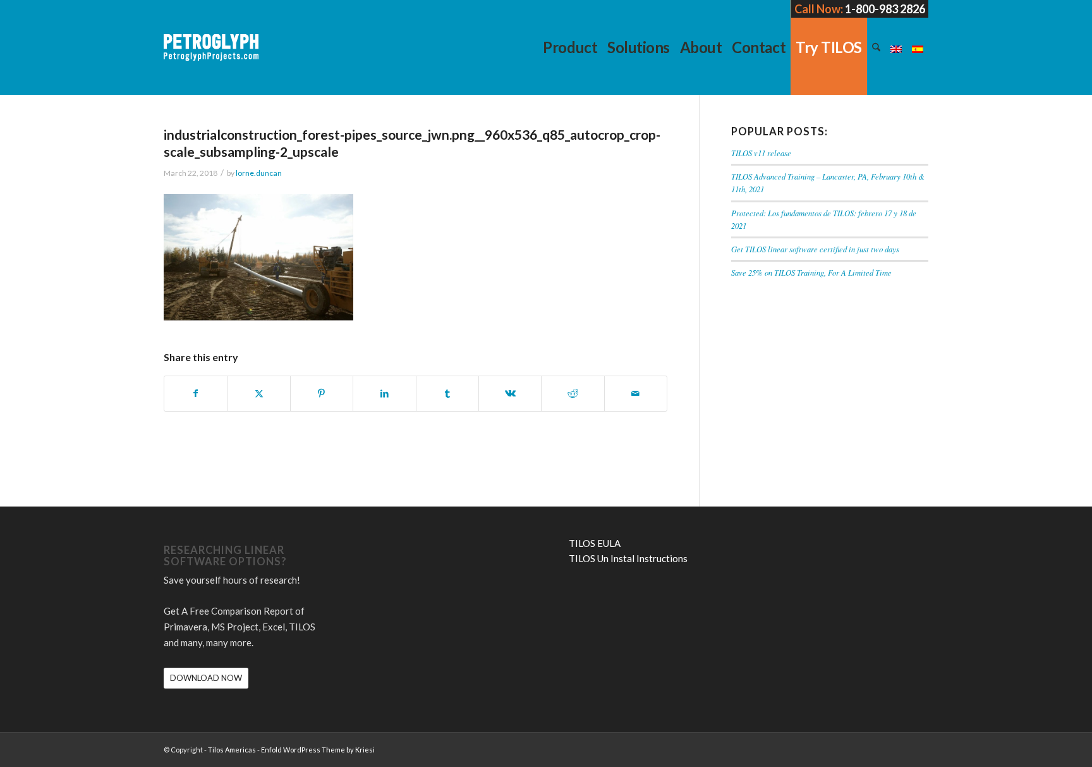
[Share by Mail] (636, 393)
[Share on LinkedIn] (384, 393)
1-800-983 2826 (885, 9)
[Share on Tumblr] (447, 393)
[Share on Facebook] (195, 393)
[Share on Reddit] (573, 393)
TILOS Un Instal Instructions (628, 558)
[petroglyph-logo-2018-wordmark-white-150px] (211, 57)
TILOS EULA (595, 543)
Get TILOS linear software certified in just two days (815, 248)
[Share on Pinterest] (322, 393)
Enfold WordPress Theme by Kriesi (318, 750)
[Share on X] (258, 393)
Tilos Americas (232, 750)
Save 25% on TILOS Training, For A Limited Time (811, 272)
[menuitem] (570, 47)
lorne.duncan (259, 173)
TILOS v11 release (761, 152)
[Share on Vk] (510, 393)
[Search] (876, 47)
